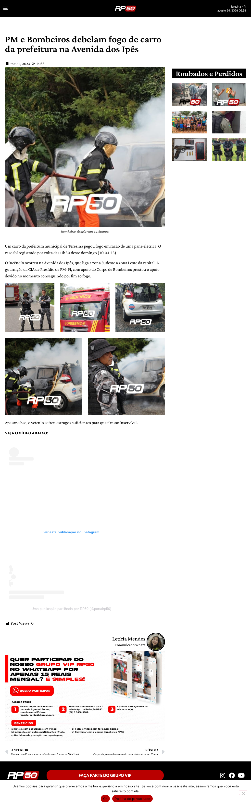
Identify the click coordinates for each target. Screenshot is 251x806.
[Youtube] (241, 775)
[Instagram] (222, 775)
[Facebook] (232, 775)
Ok (105, 799)
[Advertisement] (213, 203)
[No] (243, 793)
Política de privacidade (132, 799)
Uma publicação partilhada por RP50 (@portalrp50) (71, 609)
